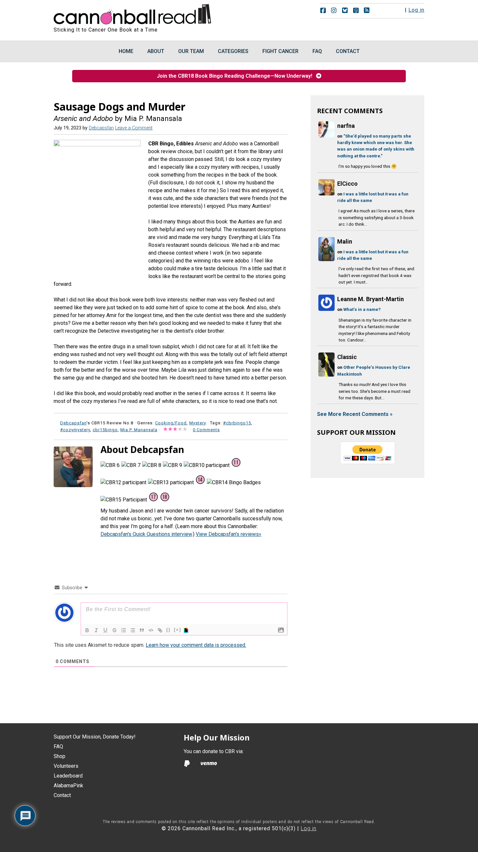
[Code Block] (150, 630)
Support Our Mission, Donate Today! (95, 737)
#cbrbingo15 (237, 422)
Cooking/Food (171, 422)
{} (168, 629)
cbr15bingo (105, 429)
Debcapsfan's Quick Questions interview (146, 534)
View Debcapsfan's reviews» (228, 534)
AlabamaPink (68, 785)
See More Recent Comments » (354, 414)
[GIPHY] (187, 630)
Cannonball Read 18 (133, 13)
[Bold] (87, 630)
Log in (416, 10)
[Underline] (105, 630)
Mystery (197, 422)
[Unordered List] (132, 630)
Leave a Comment (134, 128)
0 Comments (206, 429)
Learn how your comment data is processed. (196, 645)
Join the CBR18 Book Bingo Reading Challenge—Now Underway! (236, 76)
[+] (177, 629)
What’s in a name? (362, 309)
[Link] (160, 630)
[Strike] (114, 630)
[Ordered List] (123, 630)
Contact (62, 795)
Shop (59, 756)
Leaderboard (68, 776)
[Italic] (96, 630)
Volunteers (66, 766)
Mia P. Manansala (138, 429)
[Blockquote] (141, 630)
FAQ (58, 746)
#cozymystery (75, 429)
